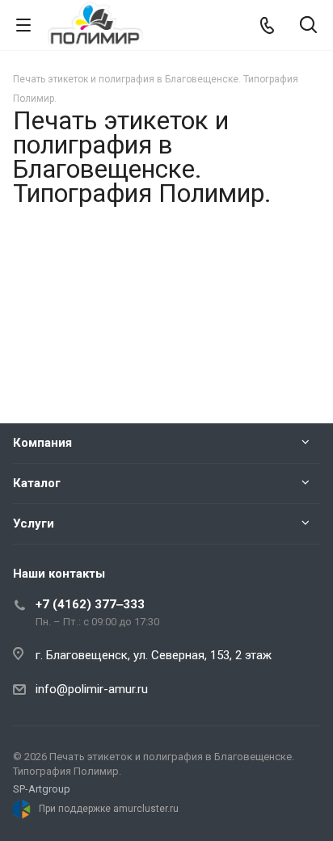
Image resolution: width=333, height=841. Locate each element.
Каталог (37, 483)
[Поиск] (308, 26)
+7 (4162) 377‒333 (90, 604)
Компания (42, 442)
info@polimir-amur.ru (92, 689)
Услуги (33, 523)
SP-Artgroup (41, 789)
